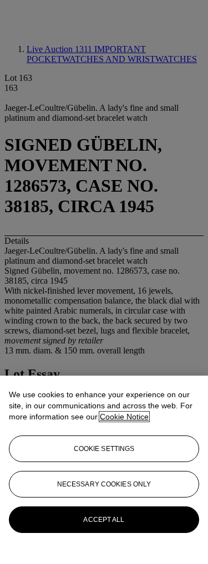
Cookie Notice (124, 416)
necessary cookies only (104, 484)
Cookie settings (104, 449)
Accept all (103, 520)
